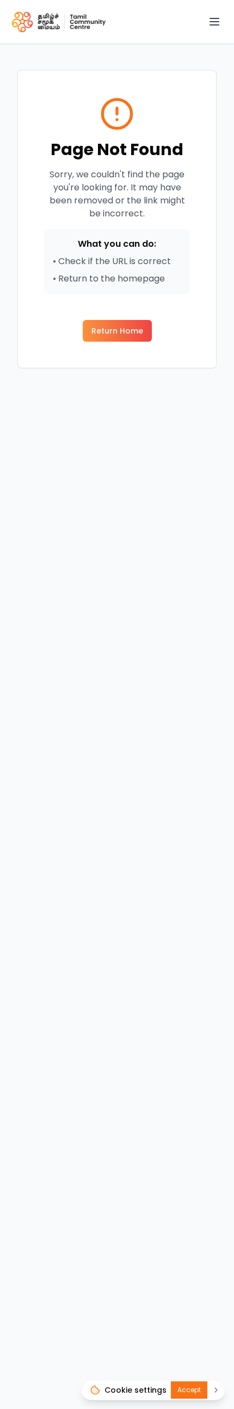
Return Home (117, 330)
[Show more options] (216, 1390)
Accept (189, 1389)
